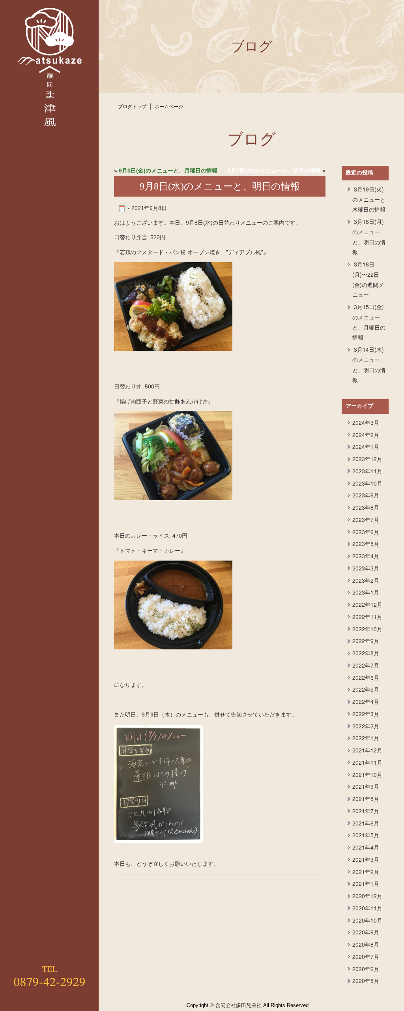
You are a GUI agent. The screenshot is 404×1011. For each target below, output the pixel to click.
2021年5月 (365, 835)
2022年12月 (367, 604)
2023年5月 (365, 544)
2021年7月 (365, 811)
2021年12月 (367, 750)
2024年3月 (365, 422)
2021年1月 (365, 883)
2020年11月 (367, 908)
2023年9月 (365, 495)
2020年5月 (365, 981)
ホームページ (169, 106)
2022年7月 (365, 665)
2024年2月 (365, 435)
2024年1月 (365, 446)
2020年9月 (365, 932)
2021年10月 (367, 774)
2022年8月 (365, 653)
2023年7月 (365, 519)
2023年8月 (365, 507)
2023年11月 (367, 471)
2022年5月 (365, 689)
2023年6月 (365, 532)
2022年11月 (367, 617)
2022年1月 (365, 738)
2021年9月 (365, 786)
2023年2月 (365, 580)
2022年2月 (365, 726)
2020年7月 (365, 956)
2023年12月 (367, 459)
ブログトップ (132, 106)
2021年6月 (365, 823)
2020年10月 (367, 920)
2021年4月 (365, 847)
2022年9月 (365, 641)
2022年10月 (367, 629)
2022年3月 (365, 714)
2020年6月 (365, 969)
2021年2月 (365, 872)
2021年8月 (365, 799)
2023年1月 (365, 592)
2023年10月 (367, 483)
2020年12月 (367, 896)
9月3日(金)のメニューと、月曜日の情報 (168, 170)
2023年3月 (365, 568)
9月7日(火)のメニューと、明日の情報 (274, 170)
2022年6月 (365, 677)
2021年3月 (365, 859)
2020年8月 (365, 944)
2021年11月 (367, 762)
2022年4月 (365, 701)
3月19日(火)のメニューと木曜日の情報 (368, 199)
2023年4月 (365, 556)
